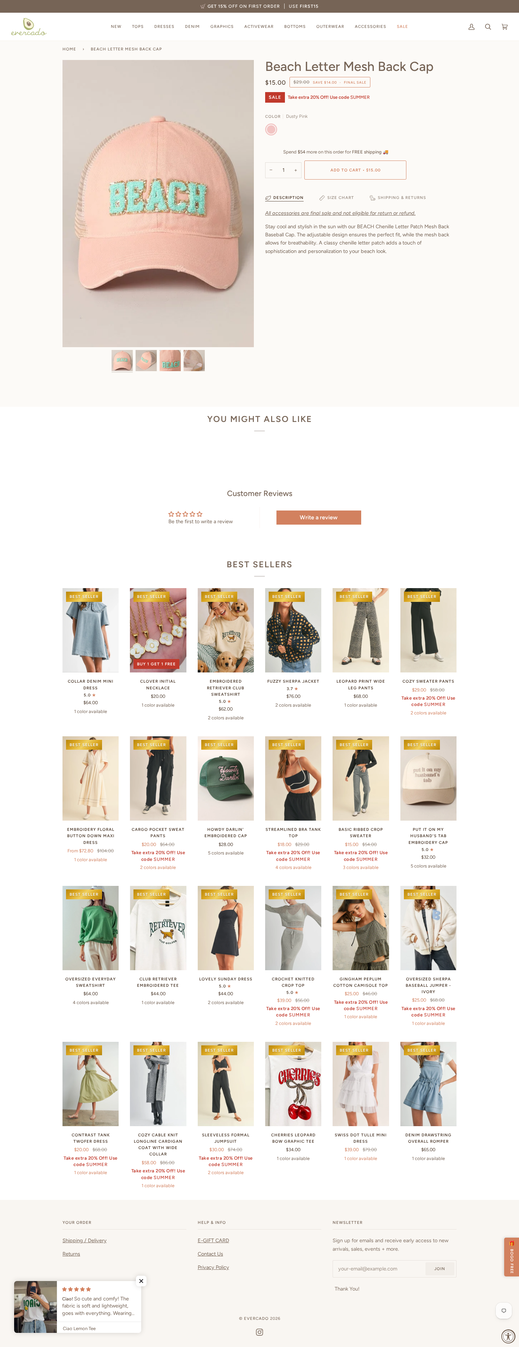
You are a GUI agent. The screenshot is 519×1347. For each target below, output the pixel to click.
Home (69, 49)
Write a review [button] (319, 517)
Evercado (256, 1318)
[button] (141, 1281)
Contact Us (210, 1254)
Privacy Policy (213, 1267)
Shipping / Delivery (84, 1240)
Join (439, 1268)
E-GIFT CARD (213, 1240)
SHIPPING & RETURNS (402, 197)
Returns (71, 1254)
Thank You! (347, 1289)
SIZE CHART (340, 197)
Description (288, 197)
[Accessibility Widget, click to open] (508, 1336)
